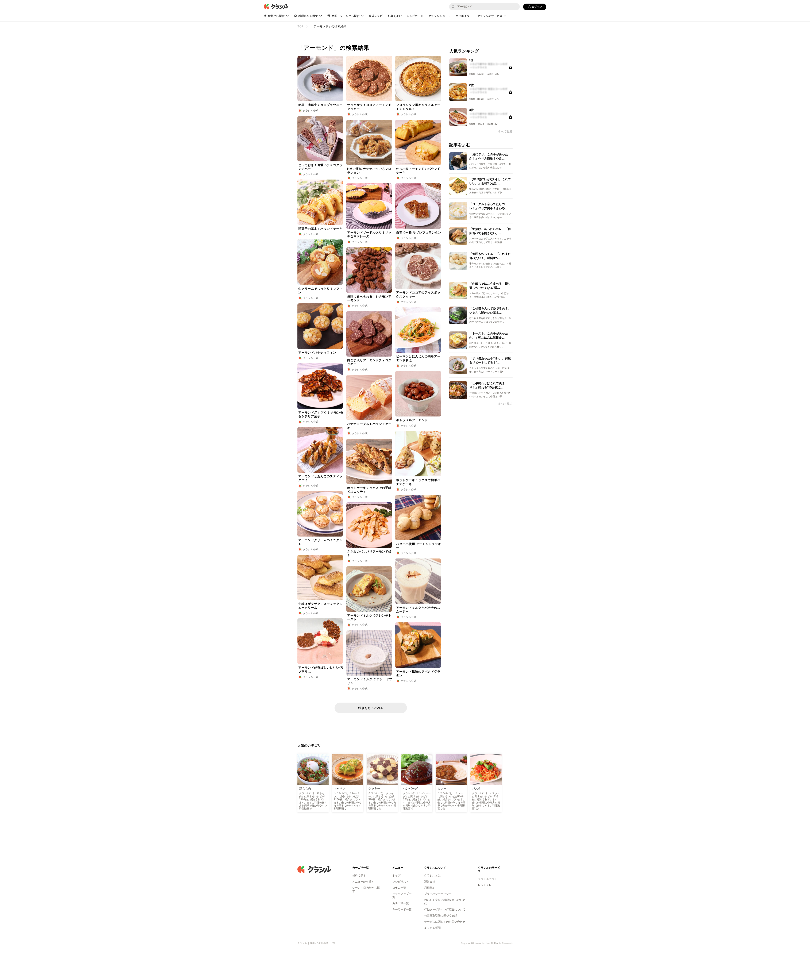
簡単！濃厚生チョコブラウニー (320, 105)
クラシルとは (432, 875)
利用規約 (429, 887)
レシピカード (415, 16)
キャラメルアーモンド (412, 420)
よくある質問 (432, 927)
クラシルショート (439, 16)
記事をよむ (395, 16)
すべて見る (505, 404)
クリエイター (464, 16)
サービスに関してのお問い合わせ (444, 921)
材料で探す (359, 875)
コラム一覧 (399, 887)
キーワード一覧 (402, 909)
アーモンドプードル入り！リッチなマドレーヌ (369, 234)
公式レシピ (376, 16)
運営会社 (429, 881)
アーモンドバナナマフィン (317, 352)
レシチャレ (485, 885)
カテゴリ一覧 (400, 903)
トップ (396, 875)
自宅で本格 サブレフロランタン (418, 232)
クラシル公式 (311, 110)
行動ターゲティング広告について (444, 909)
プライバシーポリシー (438, 893)
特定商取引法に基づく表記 (440, 915)
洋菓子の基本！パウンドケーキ (320, 228)
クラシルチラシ (487, 878)
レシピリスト (400, 881)
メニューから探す (363, 881)
